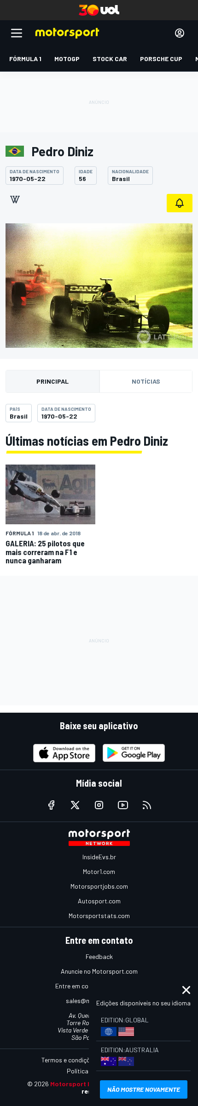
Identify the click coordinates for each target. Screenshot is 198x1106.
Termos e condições (69, 1060)
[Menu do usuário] (179, 33)
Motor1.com (99, 871)
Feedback (99, 956)
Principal (52, 381)
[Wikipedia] (15, 199)
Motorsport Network (82, 1084)
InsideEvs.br (99, 857)
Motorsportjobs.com (99, 886)
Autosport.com (99, 901)
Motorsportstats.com (99, 915)
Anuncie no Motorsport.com (99, 971)
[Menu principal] (16, 33)
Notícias (146, 381)
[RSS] (147, 805)
